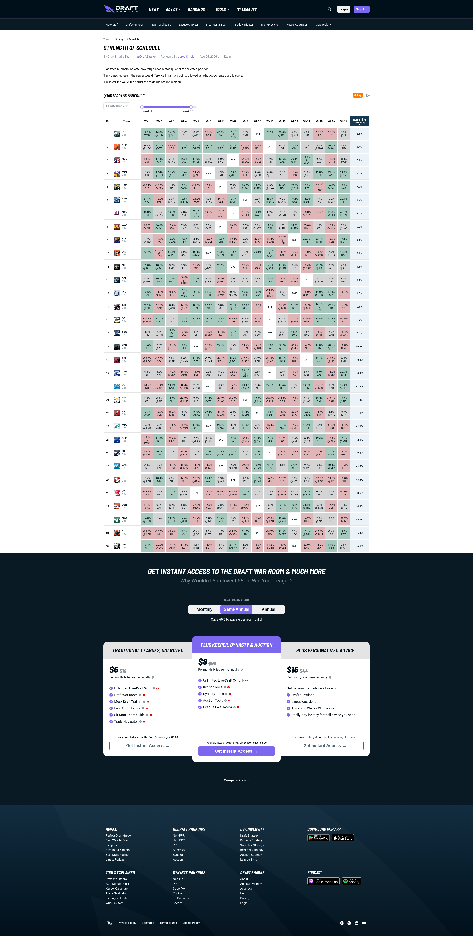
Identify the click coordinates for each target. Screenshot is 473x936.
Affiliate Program (251, 884)
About (244, 879)
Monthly (204, 609)
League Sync (248, 859)
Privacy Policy (127, 923)
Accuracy (246, 888)
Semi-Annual (236, 609)
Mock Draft (112, 24)
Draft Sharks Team (120, 56)
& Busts (125, 850)
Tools (106, 39)
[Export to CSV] (368, 95)
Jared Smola (186, 56)
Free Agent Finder (216, 24)
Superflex (179, 850)
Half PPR (179, 840)
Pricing (244, 898)
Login (343, 9)
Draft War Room (135, 24)
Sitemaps (148, 923)
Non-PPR (179, 835)
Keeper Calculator (297, 24)
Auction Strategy (251, 855)
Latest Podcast (115, 859)
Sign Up (361, 9)
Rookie (177, 893)
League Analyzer (188, 24)
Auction (178, 859)
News (154, 9)
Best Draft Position (118, 855)
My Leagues (246, 9)
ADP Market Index (117, 884)
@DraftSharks (146, 56)
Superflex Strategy (252, 845)
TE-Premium (181, 898)
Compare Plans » (236, 780)
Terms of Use (168, 923)
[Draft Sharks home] (120, 9)
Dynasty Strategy (251, 840)
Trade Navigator (244, 24)
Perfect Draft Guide (118, 835)
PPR (175, 845)
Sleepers (111, 845)
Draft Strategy (249, 835)
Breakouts (112, 850)
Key (359, 95)
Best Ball (178, 855)
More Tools (321, 24)
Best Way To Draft (117, 840)
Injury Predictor (270, 24)
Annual (268, 609)
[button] (157, 688)
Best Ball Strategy (251, 850)
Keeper (177, 903)
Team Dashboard (161, 24)
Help (243, 893)
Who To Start (114, 903)
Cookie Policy (191, 923)
